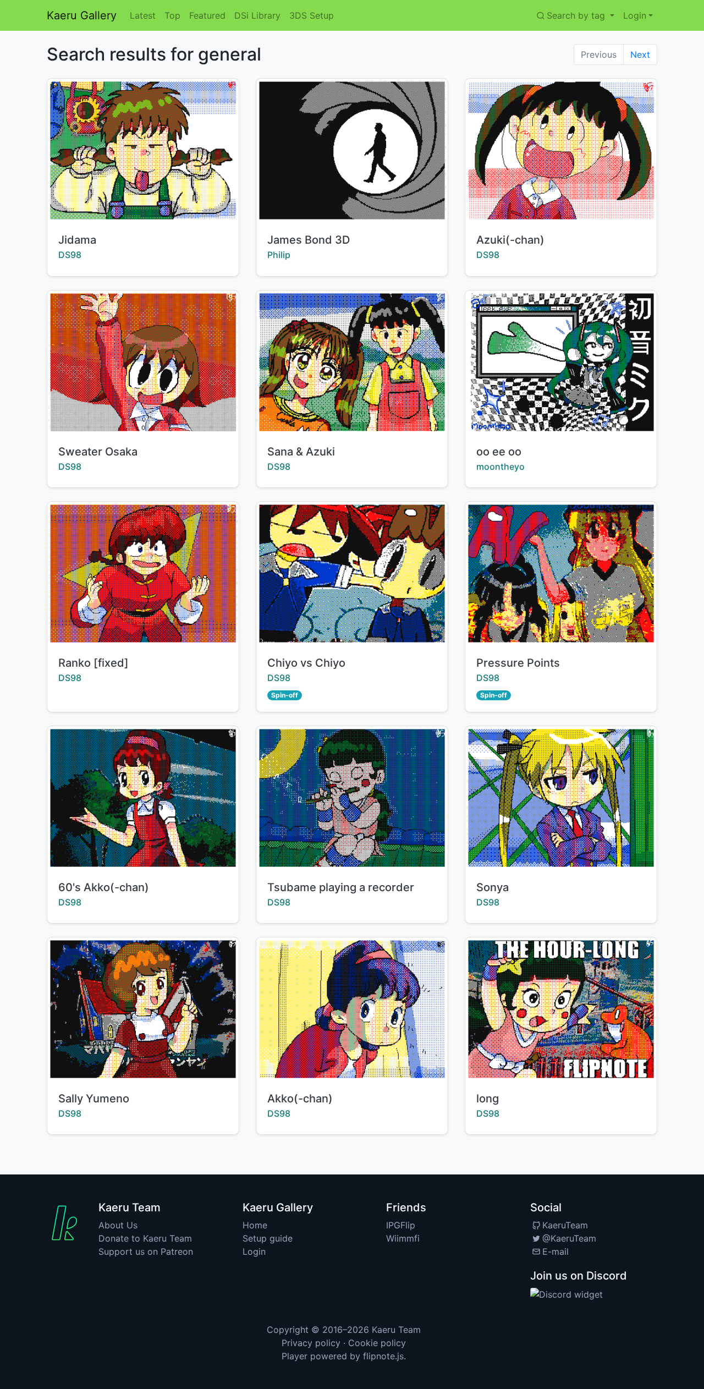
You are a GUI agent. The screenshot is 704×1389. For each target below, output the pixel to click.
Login (254, 1251)
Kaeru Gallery (82, 15)
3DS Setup (311, 15)
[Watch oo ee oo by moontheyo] (561, 362)
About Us (118, 1225)
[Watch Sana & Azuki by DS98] (352, 362)
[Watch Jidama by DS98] (143, 150)
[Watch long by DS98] (561, 1009)
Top (172, 15)
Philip (278, 254)
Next (640, 54)
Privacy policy (311, 1342)
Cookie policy (377, 1342)
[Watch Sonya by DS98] (561, 798)
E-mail (555, 1251)
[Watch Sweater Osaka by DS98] (143, 362)
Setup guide (268, 1238)
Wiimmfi (403, 1238)
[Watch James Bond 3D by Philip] (352, 150)
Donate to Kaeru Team (145, 1238)
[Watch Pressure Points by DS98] (561, 573)
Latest (143, 15)
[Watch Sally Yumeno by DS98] (143, 1009)
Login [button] (634, 15)
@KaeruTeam (569, 1238)
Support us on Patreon (145, 1251)
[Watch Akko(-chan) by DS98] (352, 1009)
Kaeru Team (396, 1329)
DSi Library (257, 15)
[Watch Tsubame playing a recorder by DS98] (352, 798)
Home (255, 1225)
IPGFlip (400, 1225)
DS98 (69, 254)
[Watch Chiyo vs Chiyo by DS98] (352, 573)
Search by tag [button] (577, 15)
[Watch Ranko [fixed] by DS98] (143, 573)
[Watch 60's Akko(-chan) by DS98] (143, 798)
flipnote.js (383, 1355)
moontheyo (500, 466)
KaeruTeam (565, 1225)
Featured (207, 15)
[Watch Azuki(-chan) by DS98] (561, 150)
